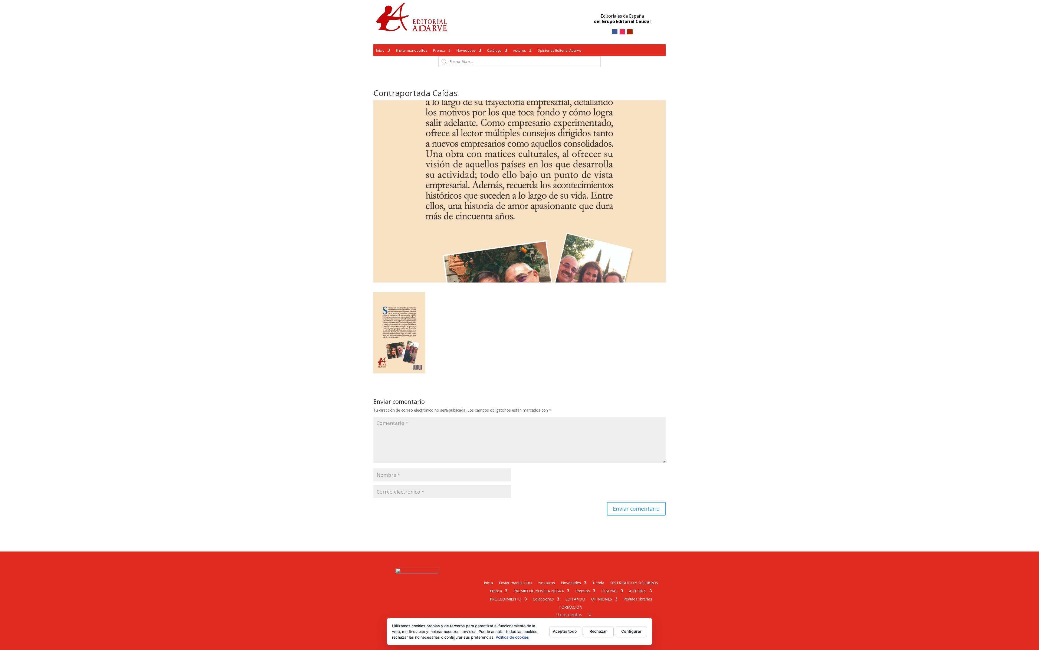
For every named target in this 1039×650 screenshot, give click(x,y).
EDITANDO (575, 598)
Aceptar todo (565, 631)
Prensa (439, 51)
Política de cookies (512, 637)
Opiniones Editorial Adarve (559, 51)
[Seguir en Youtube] (630, 31)
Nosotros (546, 582)
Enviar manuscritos (411, 51)
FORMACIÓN (570, 607)
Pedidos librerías (637, 598)
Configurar (631, 631)
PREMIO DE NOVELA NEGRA (538, 590)
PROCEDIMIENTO (505, 598)
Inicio (380, 51)
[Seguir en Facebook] (614, 31)
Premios (582, 590)
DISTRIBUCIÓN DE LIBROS (634, 582)
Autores (519, 51)
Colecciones (543, 598)
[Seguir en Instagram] (622, 31)
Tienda (598, 582)
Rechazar (598, 631)
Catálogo (494, 51)
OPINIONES (601, 598)
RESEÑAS (609, 590)
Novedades (466, 51)
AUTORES (637, 590)
